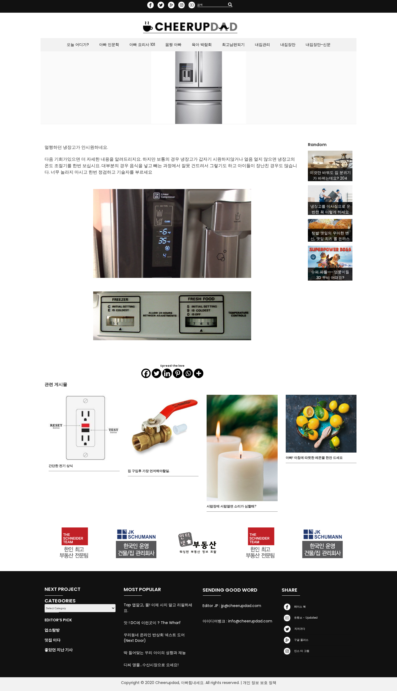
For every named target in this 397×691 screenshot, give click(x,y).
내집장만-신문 (318, 44)
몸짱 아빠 (173, 44)
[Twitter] (156, 373)
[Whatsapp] (188, 373)
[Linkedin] (167, 373)
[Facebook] (146, 373)
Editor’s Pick (58, 620)
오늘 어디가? (78, 44)
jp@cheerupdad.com (241, 605)
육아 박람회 (202, 44)
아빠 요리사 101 (142, 44)
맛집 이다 (52, 640)
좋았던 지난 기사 (59, 649)
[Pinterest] (177, 373)
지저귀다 (299, 629)
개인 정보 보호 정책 (259, 682)
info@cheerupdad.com (250, 621)
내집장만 (287, 44)
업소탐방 (52, 630)
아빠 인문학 (109, 44)
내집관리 (262, 44)
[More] (198, 373)
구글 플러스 (300, 640)
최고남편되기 (233, 44)
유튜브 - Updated (305, 618)
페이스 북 (299, 607)
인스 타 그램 (300, 651)
